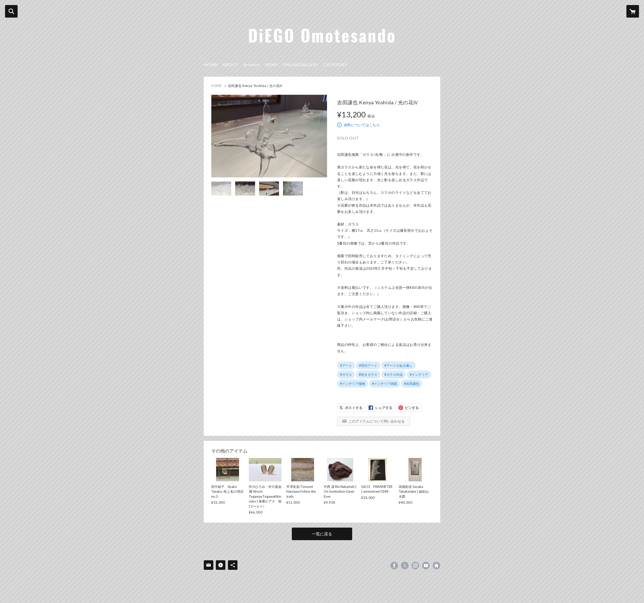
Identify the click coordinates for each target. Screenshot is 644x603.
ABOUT (230, 64)
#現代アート (368, 365)
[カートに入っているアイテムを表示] (632, 11)
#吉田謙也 (411, 384)
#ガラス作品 (393, 375)
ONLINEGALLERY (300, 64)
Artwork (252, 64)
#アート (346, 365)
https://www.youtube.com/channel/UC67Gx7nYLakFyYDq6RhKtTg (426, 565)
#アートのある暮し (398, 365)
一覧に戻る (322, 533)
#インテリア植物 (352, 384)
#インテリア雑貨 (384, 384)
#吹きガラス (368, 375)
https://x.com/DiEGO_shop (405, 565)
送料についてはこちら (362, 125)
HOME (211, 64)
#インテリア (419, 375)
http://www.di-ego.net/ (436, 565)
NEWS (271, 64)
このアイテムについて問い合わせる (376, 421)
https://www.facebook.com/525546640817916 (394, 565)
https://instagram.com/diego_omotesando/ (415, 565)
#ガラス (346, 375)
